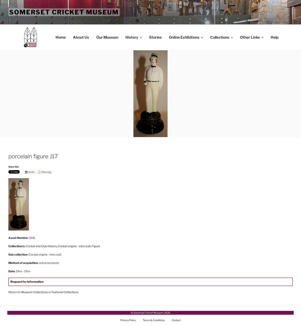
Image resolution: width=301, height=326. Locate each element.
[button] (55, 205)
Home (61, 37)
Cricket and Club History (41, 246)
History (131, 37)
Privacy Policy (128, 320)
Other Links (250, 37)
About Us (81, 37)
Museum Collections (34, 292)
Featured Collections (65, 292)
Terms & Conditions (154, 320)
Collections (219, 37)
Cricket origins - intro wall (74, 246)
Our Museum (107, 37)
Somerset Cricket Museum (64, 12)
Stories (155, 37)
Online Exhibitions (184, 37)
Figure (96, 246)
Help (275, 37)
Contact (176, 320)
